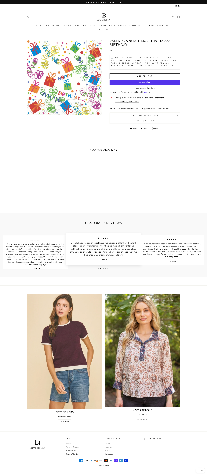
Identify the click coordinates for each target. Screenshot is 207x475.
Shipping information (144, 115)
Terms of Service (72, 454)
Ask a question (144, 121)
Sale (39, 26)
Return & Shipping (72, 447)
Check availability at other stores (127, 102)
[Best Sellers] (64, 351)
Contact (108, 443)
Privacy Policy (71, 450)
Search (68, 443)
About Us (108, 447)
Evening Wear (107, 26)
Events (107, 450)
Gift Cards (103, 30)
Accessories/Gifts (157, 26)
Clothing (135, 26)
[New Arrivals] (142, 350)
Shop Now (65, 421)
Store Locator (110, 454)
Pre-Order (89, 26)
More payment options (145, 88)
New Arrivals (53, 26)
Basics (122, 26)
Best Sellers (71, 26)
